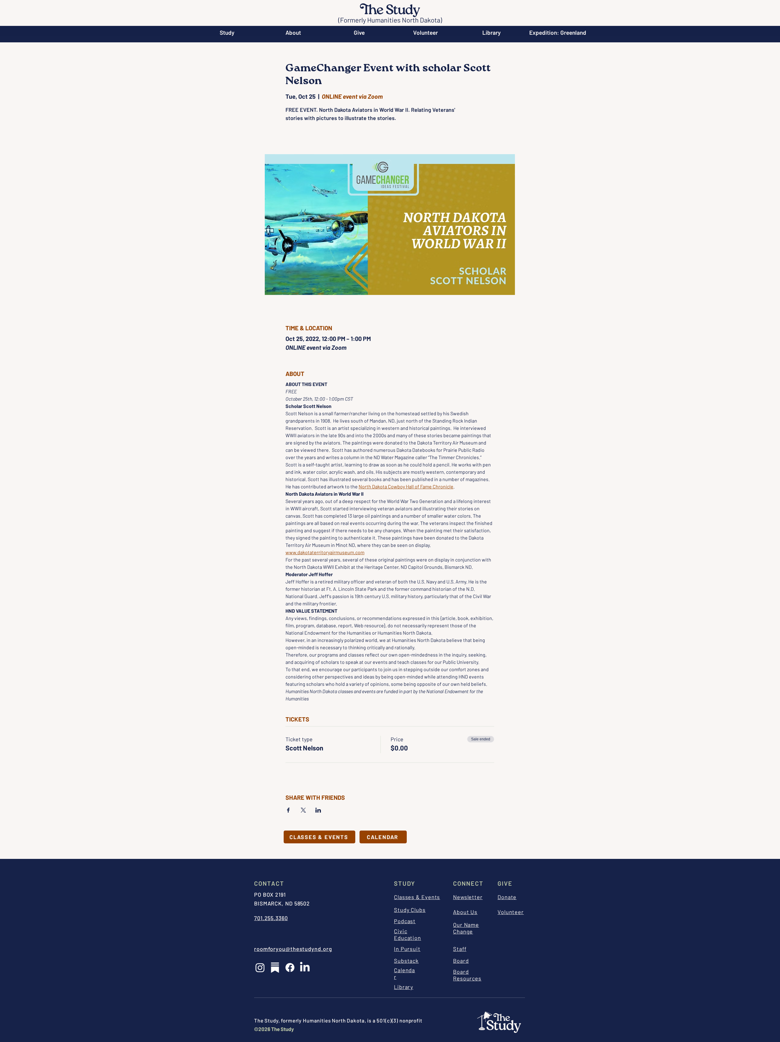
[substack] (275, 967)
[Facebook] (290, 967)
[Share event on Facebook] (288, 810)
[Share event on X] (303, 810)
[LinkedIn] (305, 967)
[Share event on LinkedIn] (318, 810)
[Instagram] (260, 967)
